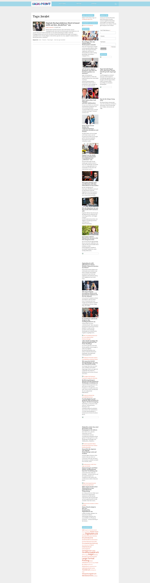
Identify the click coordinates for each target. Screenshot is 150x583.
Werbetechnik (87, 575)
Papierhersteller (91, 562)
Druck (40, 40)
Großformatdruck (90, 552)
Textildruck (86, 570)
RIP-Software (85, 564)
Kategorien (62, 4)
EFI (90, 545)
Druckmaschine (86, 539)
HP (83, 554)
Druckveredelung (86, 541)
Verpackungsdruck (89, 574)
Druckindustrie (87, 538)
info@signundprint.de (87, 19)
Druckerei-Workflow (92, 536)
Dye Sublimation (85, 545)
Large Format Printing (88, 559)
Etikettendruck (86, 547)
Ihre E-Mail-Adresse (105, 30)
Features (44, 40)
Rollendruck (85, 566)
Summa (93, 568)
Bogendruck (87, 530)
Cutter (83, 534)
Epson (92, 545)
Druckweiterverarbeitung (90, 543)
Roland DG (90, 564)
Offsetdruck (85, 562)
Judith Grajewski (50, 27)
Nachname (102, 41)
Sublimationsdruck (86, 568)
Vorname (102, 36)
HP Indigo (86, 554)
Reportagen (50, 40)
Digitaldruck (91, 533)
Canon (96, 532)
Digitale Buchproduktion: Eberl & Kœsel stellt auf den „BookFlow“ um (63, 24)
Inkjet (91, 554)
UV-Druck (92, 570)
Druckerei (85, 536)
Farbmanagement (86, 548)
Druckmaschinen (94, 539)
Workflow (95, 575)
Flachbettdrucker (87, 550)
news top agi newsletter (59, 40)
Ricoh (96, 562)
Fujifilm (93, 550)
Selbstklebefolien (92, 566)
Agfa (83, 530)
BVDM (92, 532)
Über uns (78, 4)
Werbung (94, 4)
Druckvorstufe (93, 541)
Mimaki (91, 561)
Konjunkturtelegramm (92, 556)
